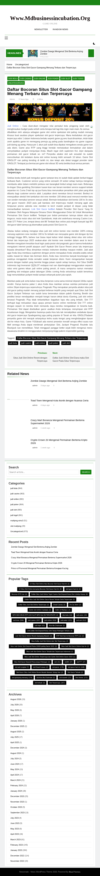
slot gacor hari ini (76, 667)
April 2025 (14, 742)
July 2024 (14, 758)
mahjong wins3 (16, 520)
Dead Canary (59, 605)
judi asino (81, 615)
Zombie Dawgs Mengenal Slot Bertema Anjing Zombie (61, 52)
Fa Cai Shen (75, 605)
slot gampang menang (22, 678)
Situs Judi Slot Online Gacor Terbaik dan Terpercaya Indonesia (49, 651)
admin (12, 99)
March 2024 (15, 780)
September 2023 (17, 812)
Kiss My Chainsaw (57, 625)
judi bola (13, 78)
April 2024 (14, 775)
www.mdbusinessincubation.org (50, 18)
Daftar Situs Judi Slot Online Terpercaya (33, 605)
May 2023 (14, 829)
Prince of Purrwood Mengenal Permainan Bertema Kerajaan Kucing (39, 568)
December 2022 (17, 856)
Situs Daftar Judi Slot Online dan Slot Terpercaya (49, 641)
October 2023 (16, 807)
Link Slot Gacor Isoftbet (43, 209)
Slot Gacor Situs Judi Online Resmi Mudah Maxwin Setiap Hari (39, 672)
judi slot (65, 78)
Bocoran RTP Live (19, 594)
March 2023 (15, 839)
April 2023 (14, 834)
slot (57, 662)
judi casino (26, 78)
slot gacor (58, 667)
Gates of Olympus (62, 610)
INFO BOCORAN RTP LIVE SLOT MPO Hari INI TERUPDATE (35, 615)
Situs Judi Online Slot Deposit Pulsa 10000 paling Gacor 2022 (33, 646)
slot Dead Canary (40, 667)
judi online (39, 78)
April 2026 (14, 715)
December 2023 (17, 796)
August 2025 (15, 731)
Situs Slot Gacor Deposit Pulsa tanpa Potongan (32, 662)
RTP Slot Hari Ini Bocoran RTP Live (70, 636)
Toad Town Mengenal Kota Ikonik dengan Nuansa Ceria (59, 400)
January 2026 (16, 721)
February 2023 (16, 845)
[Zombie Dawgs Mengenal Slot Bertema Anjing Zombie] (33, 55)
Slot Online (81, 678)
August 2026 (15, 699)
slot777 (81, 662)
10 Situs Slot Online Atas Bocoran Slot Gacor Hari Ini (50, 584)
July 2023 (14, 818)
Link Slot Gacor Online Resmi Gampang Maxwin (33, 636)
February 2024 (16, 785)
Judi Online (13, 126)
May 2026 (14, 710)
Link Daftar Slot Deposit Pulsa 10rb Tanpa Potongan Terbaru (49, 631)
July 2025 (14, 737)
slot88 (68, 662)
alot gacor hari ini (73, 589)
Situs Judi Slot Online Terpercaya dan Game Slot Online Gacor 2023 (49, 657)
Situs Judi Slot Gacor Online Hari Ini (75, 646)
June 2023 (14, 823)
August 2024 (15, 753)
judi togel (78, 78)
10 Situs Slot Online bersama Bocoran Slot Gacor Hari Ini (40, 589)
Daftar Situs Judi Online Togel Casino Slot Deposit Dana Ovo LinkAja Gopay (59, 594)
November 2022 (17, 861)
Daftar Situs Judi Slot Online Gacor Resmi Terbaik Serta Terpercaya (50, 599)
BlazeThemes (74, 872)
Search (86, 472)
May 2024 (14, 769)
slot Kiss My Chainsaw (45, 678)
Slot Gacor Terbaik (75, 672)
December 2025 (17, 726)
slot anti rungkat (22, 667)
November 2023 (17, 802)
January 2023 (16, 850)
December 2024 (17, 748)
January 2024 (16, 791)
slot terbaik (40, 683)
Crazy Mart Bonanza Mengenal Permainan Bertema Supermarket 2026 (41, 557)
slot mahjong (15, 526)
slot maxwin (65, 678)
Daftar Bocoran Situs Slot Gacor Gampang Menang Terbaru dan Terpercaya (52, 338)
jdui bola (67, 615)
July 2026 (14, 705)
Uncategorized (16, 83)
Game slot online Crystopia (40, 610)
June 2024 (14, 764)
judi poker (53, 78)
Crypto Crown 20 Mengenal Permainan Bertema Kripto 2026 (36, 563)
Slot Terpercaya (57, 683)
